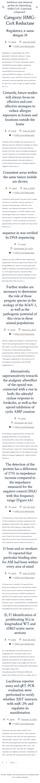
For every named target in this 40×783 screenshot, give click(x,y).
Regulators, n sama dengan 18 (20, 33)
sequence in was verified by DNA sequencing (20, 235)
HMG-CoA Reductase (24, 46)
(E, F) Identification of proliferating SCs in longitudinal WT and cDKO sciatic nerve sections (20, 623)
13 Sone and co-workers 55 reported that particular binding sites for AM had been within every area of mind (20, 557)
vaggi (13, 42)
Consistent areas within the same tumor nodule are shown (20, 177)
